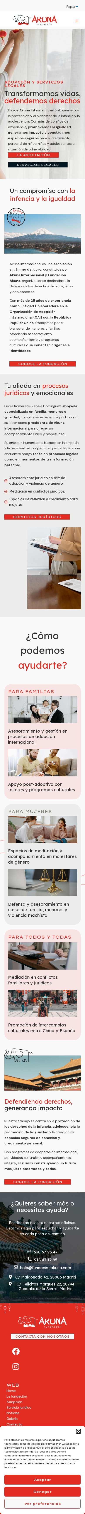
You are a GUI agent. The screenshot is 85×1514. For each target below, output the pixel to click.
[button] (78, 1431)
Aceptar (42, 1480)
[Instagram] (16, 1366)
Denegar (42, 1492)
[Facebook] (16, 1351)
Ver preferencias (42, 1504)
